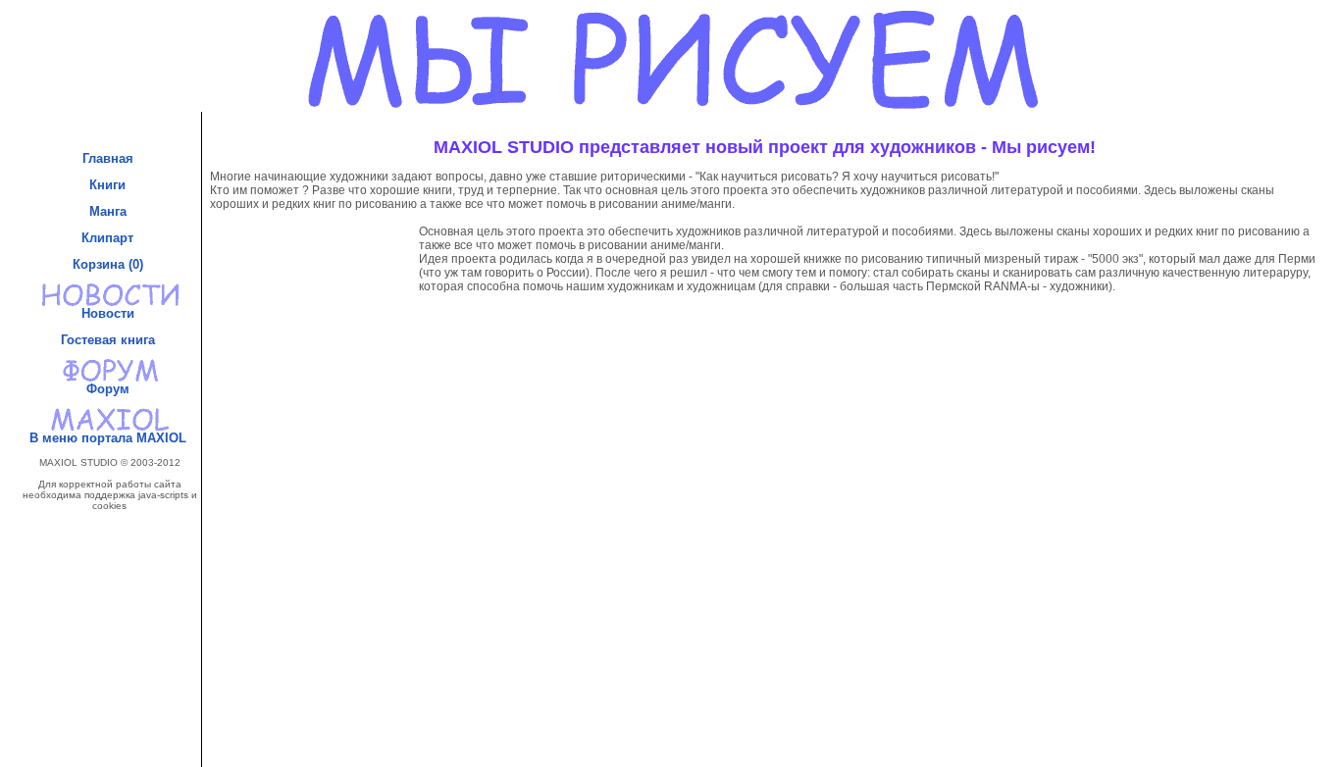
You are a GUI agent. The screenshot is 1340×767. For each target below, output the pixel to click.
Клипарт (109, 237)
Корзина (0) (110, 264)
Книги (109, 185)
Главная (109, 158)
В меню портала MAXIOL (109, 438)
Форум (109, 389)
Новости (109, 313)
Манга (109, 211)
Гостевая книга (110, 339)
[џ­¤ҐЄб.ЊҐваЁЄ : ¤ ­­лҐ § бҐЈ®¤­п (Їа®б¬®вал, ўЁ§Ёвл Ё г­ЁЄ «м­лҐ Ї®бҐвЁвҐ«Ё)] (110, 584)
